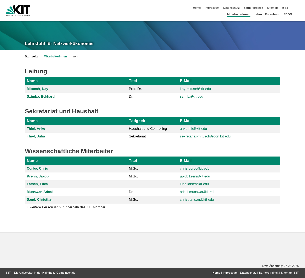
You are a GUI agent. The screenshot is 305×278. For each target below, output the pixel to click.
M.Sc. (133, 168)
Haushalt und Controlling (148, 129)
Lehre (258, 14)
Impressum (212, 7)
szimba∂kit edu (191, 96)
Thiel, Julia (36, 136)
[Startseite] (297, 14)
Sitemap (272, 7)
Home (197, 7)
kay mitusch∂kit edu (195, 89)
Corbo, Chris (37, 168)
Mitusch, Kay (37, 89)
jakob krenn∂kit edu (195, 176)
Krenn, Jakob (38, 176)
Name (32, 81)
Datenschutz (231, 7)
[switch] (297, 8)
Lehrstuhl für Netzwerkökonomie (59, 43)
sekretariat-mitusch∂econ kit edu (205, 136)
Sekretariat (137, 136)
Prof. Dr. (135, 89)
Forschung (273, 14)
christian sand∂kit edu (197, 200)
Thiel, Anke (36, 129)
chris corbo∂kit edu (194, 168)
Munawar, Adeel (40, 192)
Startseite (31, 56)
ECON (288, 14)
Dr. (131, 96)
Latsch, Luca (37, 184)
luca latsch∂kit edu (194, 184)
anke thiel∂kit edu (193, 129)
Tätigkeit (137, 121)
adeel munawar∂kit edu (197, 192)
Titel (133, 81)
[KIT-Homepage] (18, 10)
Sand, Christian (39, 200)
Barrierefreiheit (253, 7)
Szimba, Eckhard (41, 96)
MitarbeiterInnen (238, 14)
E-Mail (186, 81)
